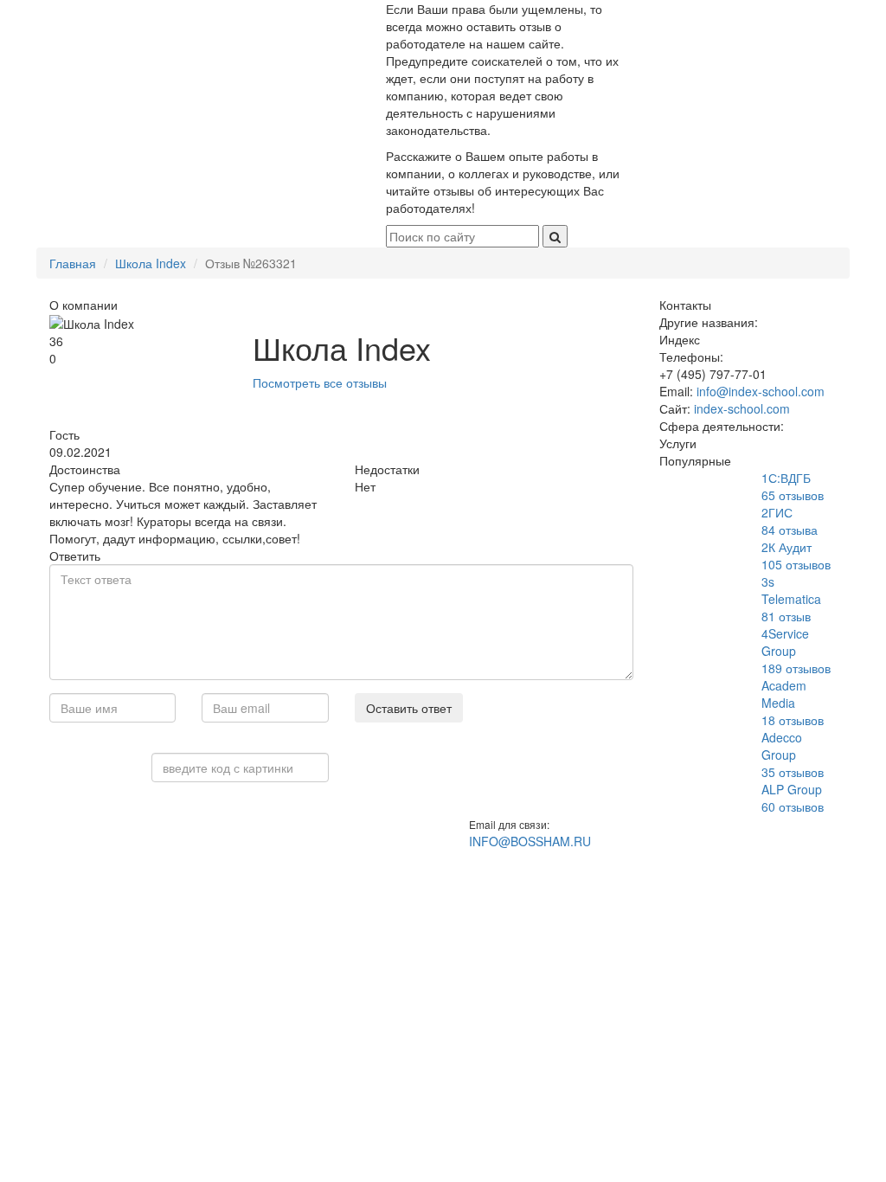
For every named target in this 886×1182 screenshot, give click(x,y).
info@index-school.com (761, 391)
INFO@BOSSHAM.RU (530, 841)
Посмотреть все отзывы (320, 382)
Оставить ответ (409, 707)
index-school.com (742, 408)
